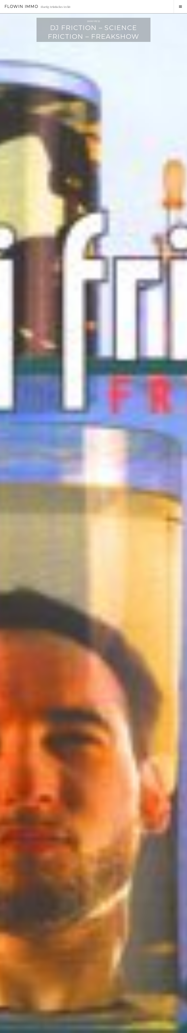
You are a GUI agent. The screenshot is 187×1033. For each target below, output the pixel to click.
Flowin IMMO (21, 6)
